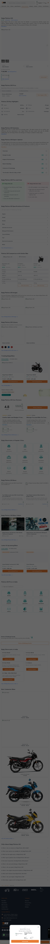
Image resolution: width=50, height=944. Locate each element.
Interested (25, 941)
